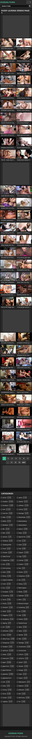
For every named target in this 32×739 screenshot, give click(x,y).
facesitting (7, 595)
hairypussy (8, 643)
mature (22, 529)
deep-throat (6, 556)
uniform (23, 654)
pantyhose (23, 576)
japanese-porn (6, 678)
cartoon (6, 537)
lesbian (22, 501)
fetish (6, 611)
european (7, 592)
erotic (6, 584)
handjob (7, 646)
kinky (6, 686)
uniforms (23, 658)
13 (19, 462)
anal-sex (7, 513)
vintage (22, 670)
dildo (6, 572)
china (6, 548)
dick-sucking (6, 568)
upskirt (22, 662)
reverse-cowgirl (23, 604)
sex (22, 611)
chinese (7, 552)
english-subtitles (7, 580)
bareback (7, 525)
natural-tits (24, 537)
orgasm (23, 552)
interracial (7, 658)
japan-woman (6, 670)
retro (21, 599)
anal (6, 509)
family (6, 603)
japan (6, 662)
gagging (7, 615)
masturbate (24, 517)
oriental (23, 560)
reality (22, 592)
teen (22, 639)
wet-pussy (23, 697)
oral (21, 548)
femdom (7, 607)
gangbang (7, 619)
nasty (22, 533)
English (29, 2)
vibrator (23, 666)
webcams (23, 690)
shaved (22, 619)
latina (22, 497)
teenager (23, 643)
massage (23, 513)
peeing (22, 584)
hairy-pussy (8, 639)
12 (15, 462)
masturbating (22, 521)
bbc (5, 529)
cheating (7, 541)
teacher (22, 635)
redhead (23, 595)
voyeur (22, 678)
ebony (6, 576)
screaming (23, 607)
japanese (7, 674)
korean (6, 697)
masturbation (22, 525)
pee (21, 580)
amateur (7, 501)
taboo (22, 627)
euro (6, 588)
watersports (24, 682)
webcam (23, 686)
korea (6, 694)
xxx (21, 701)
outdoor (23, 564)
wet (21, 694)
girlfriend (7, 631)
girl (6, 627)
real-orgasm (22, 588)
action (6, 497)
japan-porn (8, 666)
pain (21, 568)
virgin (22, 674)
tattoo (22, 631)
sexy (22, 615)
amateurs (7, 505)
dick (6, 564)
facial (6, 599)
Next (23, 462)
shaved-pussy (22, 623)
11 (11, 462)
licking (22, 509)
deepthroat (8, 560)
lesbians (23, 505)
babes (6, 521)
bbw (6, 533)
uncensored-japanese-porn (22, 651)
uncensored (24, 646)
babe (6, 517)
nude (22, 544)
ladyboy (7, 701)
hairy (6, 635)
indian (6, 654)
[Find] (30, 6)
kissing (6, 690)
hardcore (7, 650)
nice (21, 541)
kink (6, 682)
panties (22, 572)
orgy (22, 556)
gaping (6, 623)
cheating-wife (6, 545)
